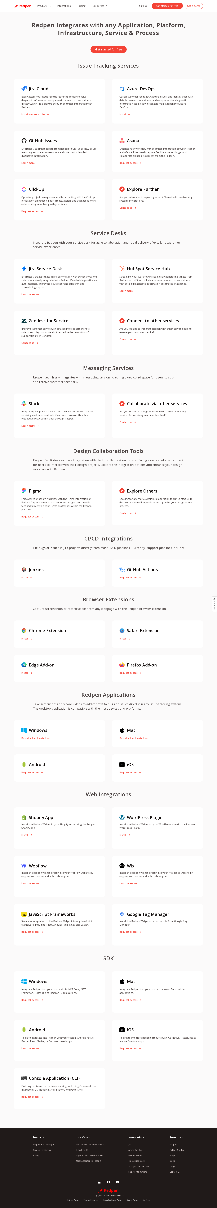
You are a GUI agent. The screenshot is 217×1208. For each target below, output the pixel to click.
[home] (22, 6)
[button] (43, 6)
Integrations (64, 6)
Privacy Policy (73, 1200)
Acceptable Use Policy (112, 1200)
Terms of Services (91, 1200)
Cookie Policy (132, 1200)
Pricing (81, 6)
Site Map (146, 1200)
